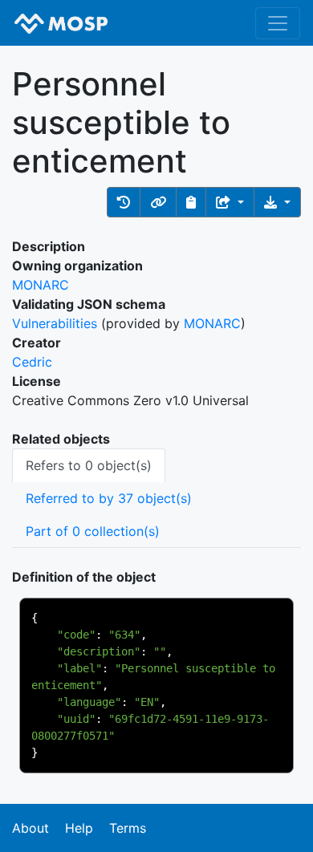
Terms (127, 828)
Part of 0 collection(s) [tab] (93, 531)
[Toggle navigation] (277, 23)
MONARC (40, 285)
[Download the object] (277, 202)
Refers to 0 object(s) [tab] (89, 465)
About (30, 828)
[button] (123, 202)
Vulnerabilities (54, 323)
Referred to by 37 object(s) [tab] (109, 498)
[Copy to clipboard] (191, 202)
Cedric (32, 362)
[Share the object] (229, 202)
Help (79, 828)
